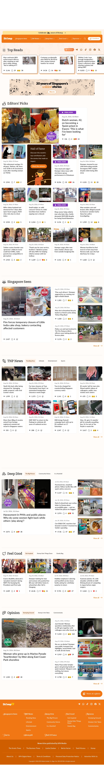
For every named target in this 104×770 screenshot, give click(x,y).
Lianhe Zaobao (50, 748)
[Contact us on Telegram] (77, 50)
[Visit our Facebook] (95, 50)
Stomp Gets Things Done (74, 722)
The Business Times (33, 748)
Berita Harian (66, 748)
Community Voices (53, 722)
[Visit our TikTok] (86, 50)
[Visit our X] (99, 50)
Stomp (93, 748)
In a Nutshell (51, 726)
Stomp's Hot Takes (94, 722)
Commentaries (93, 726)
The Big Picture (52, 718)
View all (96, 346)
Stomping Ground (94, 718)
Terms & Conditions (43, 756)
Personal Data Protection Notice (67, 756)
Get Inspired (71, 718)
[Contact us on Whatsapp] (81, 50)
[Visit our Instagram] (90, 50)
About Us (9, 756)
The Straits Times (15, 748)
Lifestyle (29, 722)
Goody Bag (71, 726)
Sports (28, 730)
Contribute (95, 38)
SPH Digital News (25, 756)
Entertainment (31, 726)
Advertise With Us (91, 756)
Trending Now (31, 718)
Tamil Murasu (80, 748)
